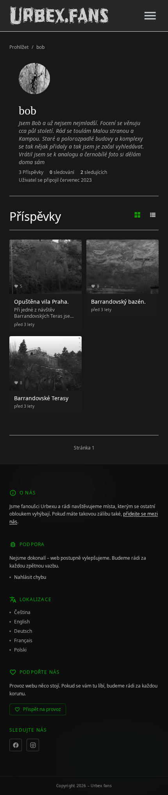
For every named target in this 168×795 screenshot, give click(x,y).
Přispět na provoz (42, 709)
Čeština (22, 612)
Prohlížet (19, 47)
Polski (20, 650)
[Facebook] (15, 745)
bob (40, 47)
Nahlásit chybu (30, 577)
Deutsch (23, 631)
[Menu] (150, 15)
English (22, 622)
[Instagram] (33, 745)
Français (23, 640)
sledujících (93, 172)
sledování (62, 172)
